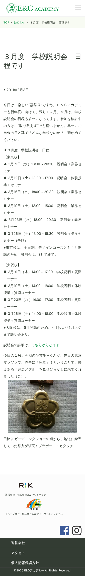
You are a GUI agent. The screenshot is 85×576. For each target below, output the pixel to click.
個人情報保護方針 (25, 563)
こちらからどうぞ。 (47, 345)
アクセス (18, 553)
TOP (6, 22)
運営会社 (18, 543)
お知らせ (19, 22)
